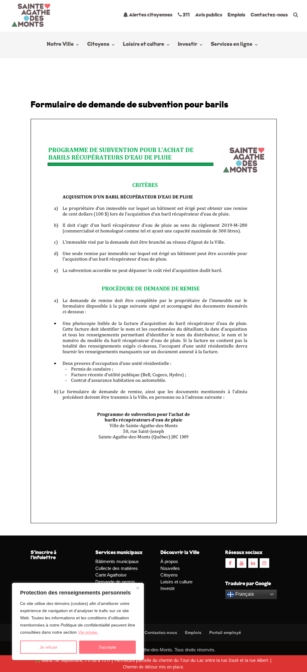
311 (186, 15)
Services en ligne (231, 45)
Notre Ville (60, 45)
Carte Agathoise (111, 574)
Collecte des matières (116, 568)
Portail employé (225, 632)
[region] (78, 621)
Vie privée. (88, 632)
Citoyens (98, 45)
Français (244, 594)
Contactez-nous (269, 15)
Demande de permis (115, 581)
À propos (169, 561)
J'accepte (107, 647)
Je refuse (48, 647)
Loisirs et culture (143, 45)
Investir (187, 45)
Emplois (236, 15)
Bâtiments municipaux (117, 561)
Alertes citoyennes (150, 15)
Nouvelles (170, 568)
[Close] (137, 587)
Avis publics (208, 15)
